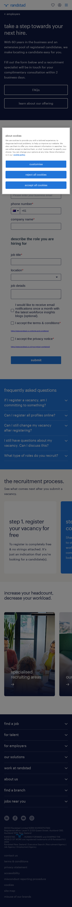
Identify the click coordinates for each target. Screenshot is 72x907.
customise (36, 164)
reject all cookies (36, 174)
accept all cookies (36, 185)
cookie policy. (19, 155)
